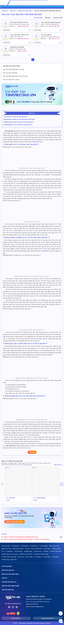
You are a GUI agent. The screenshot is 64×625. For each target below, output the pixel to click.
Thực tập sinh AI (46, 35)
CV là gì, (27, 548)
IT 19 (7, 500)
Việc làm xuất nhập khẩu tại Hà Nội (13, 69)
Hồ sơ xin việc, (6, 546)
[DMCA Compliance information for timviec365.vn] (18, 613)
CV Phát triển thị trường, (9, 557)
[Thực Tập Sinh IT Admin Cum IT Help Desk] (5, 37)
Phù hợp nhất (38, 17)
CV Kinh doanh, (56, 548)
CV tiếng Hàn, (34, 546)
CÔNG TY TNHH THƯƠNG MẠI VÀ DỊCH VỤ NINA (50, 24)
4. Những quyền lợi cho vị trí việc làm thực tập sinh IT (18, 124)
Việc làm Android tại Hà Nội (11, 79)
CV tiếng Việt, (25, 546)
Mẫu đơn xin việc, (54, 546)
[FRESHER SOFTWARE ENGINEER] (5, 49)
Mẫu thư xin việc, (7, 548)
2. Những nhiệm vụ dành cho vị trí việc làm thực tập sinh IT (19, 119)
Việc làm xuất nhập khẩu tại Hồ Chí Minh (15, 76)
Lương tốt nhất (57, 17)
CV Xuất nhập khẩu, (56, 551)
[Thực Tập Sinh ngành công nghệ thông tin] (36, 24)
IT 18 (35, 500)
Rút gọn (32, 452)
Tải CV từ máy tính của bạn (14, 521)
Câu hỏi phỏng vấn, (36, 548)
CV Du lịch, (21, 557)
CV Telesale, (38, 557)
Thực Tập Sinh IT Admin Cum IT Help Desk (20, 35)
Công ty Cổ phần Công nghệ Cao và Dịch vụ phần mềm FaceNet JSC (50, 36)
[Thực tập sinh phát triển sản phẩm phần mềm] (5, 24)
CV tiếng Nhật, (43, 546)
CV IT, (3, 551)
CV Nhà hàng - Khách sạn (9, 559)
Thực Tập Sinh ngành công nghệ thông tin (51, 22)
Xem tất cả (57, 464)
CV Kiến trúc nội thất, (25, 554)
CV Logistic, (55, 557)
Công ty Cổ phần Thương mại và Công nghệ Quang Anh (20, 24)
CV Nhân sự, (9, 551)
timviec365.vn (34, 142)
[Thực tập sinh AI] (36, 37)
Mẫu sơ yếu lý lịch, (18, 548)
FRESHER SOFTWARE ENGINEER (17, 47)
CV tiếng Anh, (15, 546)
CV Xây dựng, (38, 551)
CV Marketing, (28, 551)
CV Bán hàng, (19, 551)
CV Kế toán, (47, 548)
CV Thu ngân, (29, 557)
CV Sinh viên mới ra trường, (10, 554)
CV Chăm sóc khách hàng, (41, 554)
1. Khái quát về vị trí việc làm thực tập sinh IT (15, 116)
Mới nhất (47, 17)
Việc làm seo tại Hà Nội (10, 73)
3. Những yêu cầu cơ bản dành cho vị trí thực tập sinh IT (18, 122)
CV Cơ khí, (46, 551)
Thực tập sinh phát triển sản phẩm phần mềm (19, 22)
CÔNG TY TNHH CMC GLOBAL (18, 49)
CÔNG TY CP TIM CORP (16, 36)
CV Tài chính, (47, 557)
